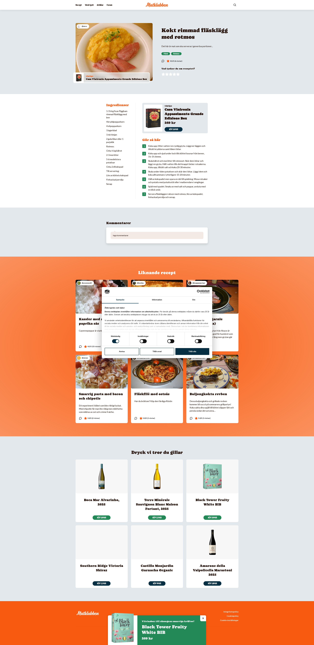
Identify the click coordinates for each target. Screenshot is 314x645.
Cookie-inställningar (229, 620)
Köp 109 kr (101, 517)
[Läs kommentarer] (162, 61)
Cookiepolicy (232, 616)
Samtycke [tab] (120, 300)
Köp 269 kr (173, 129)
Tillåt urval (157, 351)
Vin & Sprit (89, 5)
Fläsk (166, 53)
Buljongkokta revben (208, 394)
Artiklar (100, 5)
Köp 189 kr (212, 583)
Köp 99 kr (157, 583)
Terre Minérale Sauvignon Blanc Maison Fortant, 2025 (157, 504)
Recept (79, 5)
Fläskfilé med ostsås (152, 394)
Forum (109, 5)
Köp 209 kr (212, 517)
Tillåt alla (192, 351)
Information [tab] (157, 300)
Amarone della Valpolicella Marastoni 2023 (212, 570)
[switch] (143, 341)
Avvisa (122, 351)
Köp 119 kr (157, 517)
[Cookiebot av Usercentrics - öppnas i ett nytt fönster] (198, 292)
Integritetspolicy (230, 611)
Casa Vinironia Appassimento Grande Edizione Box (116, 79)
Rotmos (176, 53)
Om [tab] (193, 300)
